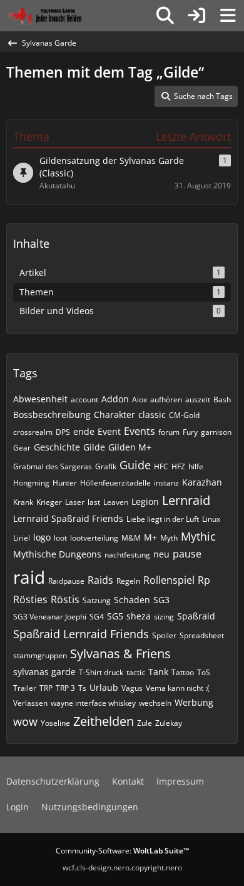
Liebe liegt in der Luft (162, 519)
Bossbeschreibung (52, 414)
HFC (161, 466)
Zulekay (168, 723)
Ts (82, 688)
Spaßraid (196, 616)
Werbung (194, 702)
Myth (169, 537)
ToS (203, 672)
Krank (23, 502)
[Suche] (165, 15)
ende (83, 431)
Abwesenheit (40, 399)
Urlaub (103, 687)
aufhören (166, 399)
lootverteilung (94, 537)
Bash (222, 399)
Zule (144, 723)
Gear (22, 447)
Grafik (105, 466)
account (84, 399)
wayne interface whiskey (93, 703)
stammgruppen (40, 655)
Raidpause (66, 581)
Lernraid (186, 500)
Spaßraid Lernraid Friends (81, 633)
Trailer (24, 688)
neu (161, 554)
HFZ (178, 466)
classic (152, 414)
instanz (166, 482)
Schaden (132, 600)
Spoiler (164, 635)
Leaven (115, 502)
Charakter (114, 414)
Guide (135, 464)
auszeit (197, 399)
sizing (164, 616)
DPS (63, 432)
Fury (190, 432)
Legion (145, 501)
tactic (135, 672)
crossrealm (33, 432)
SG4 (96, 616)
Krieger (49, 502)
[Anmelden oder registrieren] (196, 15)
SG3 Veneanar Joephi (49, 616)
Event (109, 431)
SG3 (161, 600)
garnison (216, 432)
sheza (138, 616)
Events (139, 431)
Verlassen (30, 703)
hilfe (195, 466)
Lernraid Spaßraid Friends (68, 518)
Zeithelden (103, 721)
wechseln (155, 703)
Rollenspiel (169, 580)
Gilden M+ (129, 447)
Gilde (94, 447)
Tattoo (182, 672)
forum (169, 432)
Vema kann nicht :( (178, 688)
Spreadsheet (202, 635)
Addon (115, 399)
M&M (131, 537)
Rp (204, 580)
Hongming (31, 482)
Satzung (97, 600)
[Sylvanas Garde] (59, 15)
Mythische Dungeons (57, 554)
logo (42, 537)
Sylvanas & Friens (120, 653)
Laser (74, 502)
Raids (100, 580)
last (94, 502)
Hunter (65, 482)
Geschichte (57, 447)
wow (25, 721)
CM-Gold (184, 415)
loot (60, 537)
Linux (211, 519)
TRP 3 (65, 688)
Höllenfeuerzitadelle (115, 482)
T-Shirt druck (101, 672)
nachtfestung (127, 554)
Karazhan (202, 482)
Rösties (30, 599)
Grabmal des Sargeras (52, 466)
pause (187, 554)
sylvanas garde (44, 672)
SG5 (115, 616)
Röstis (65, 599)
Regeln (128, 581)
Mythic (198, 536)
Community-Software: (122, 850)
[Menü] (227, 15)
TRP (46, 688)
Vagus (132, 688)
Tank (158, 672)
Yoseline (55, 723)
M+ (150, 537)
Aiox (139, 399)
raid (29, 577)
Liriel (21, 537)
